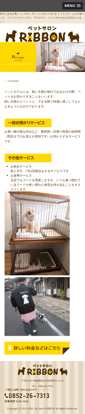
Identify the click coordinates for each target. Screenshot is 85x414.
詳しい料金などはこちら (37, 348)
